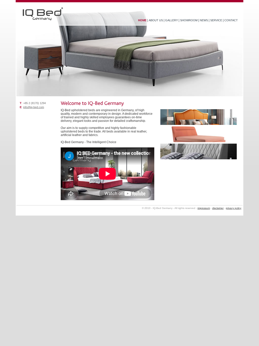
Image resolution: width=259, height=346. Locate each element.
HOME (142, 20)
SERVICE (216, 20)
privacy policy (233, 208)
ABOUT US (156, 20)
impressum (204, 208)
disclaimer (218, 208)
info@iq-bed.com (33, 107)
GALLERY (171, 20)
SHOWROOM (189, 20)
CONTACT (231, 20)
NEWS (204, 20)
